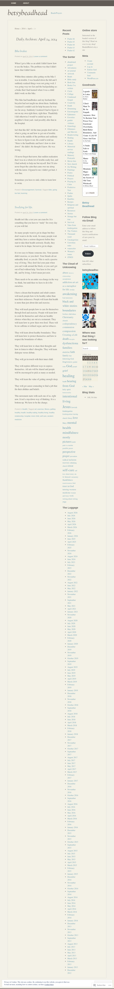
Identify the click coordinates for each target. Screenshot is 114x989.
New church (72, 164)
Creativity (71, 102)
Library (70, 143)
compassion (69, 331)
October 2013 (72, 935)
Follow (88, 253)
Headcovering (72, 134)
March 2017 (72, 772)
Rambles (70, 199)
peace (71, 448)
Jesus (67, 406)
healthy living (43, 413)
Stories (70, 213)
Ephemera (71, 114)
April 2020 (71, 632)
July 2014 (71, 900)
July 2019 (71, 670)
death (66, 339)
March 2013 (72, 958)
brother (65, 314)
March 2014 (72, 911)
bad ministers (68, 298)
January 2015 (72, 874)
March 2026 (72, 527)
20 (84, 375)
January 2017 (72, 780)
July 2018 (71, 716)
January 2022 (72, 591)
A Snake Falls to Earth (86, 148)
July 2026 (71, 515)
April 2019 (71, 678)
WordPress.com (93, 78)
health (23, 413)
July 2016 (71, 807)
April (30, 28)
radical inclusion (69, 459)
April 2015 (71, 862)
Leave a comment (40, 56)
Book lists (71, 82)
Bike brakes (21, 51)
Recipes (70, 201)
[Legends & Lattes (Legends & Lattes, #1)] (94, 97)
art (36, 409)
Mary (65, 423)
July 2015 (71, 853)
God (69, 366)
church (65, 320)
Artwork (70, 73)
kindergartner (68, 414)
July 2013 (71, 946)
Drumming (71, 108)
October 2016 (72, 795)
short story (70, 474)
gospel (75, 366)
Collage (70, 94)
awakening (70, 293)
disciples (72, 339)
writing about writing (70, 499)
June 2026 (71, 518)
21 (86, 375)
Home (13, 3)
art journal (71, 70)
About (26, 3)
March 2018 (72, 725)
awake (72, 289)
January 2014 (72, 920)
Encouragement (28, 190)
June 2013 (71, 949)
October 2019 (72, 658)
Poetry (70, 172)
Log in (89, 66)
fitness (47, 409)
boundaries (69, 310)
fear (70, 356)
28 (86, 379)
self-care (43, 416)
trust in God (68, 486)
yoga (64, 501)
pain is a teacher (68, 445)
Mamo (85, 158)
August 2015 (72, 850)
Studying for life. (24, 207)
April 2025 (71, 541)
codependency (70, 323)
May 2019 (71, 675)
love (75, 418)
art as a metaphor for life (70, 286)
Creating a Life (70, 334)
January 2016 (72, 827)
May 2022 (71, 588)
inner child (35, 416)
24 (93, 375)
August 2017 (72, 757)
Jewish (74, 407)
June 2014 (71, 903)
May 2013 (71, 952)
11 (95, 366)
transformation (67, 483)
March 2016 (72, 818)
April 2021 (71, 608)
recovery (66, 462)
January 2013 (72, 967)
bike (50, 190)
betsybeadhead (27, 13)
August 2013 (72, 944)
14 (86, 371)
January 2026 (72, 536)
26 (97, 375)
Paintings (71, 169)
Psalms (70, 193)
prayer (66, 456)
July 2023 (71, 562)
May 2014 (71, 906)
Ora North (88, 141)
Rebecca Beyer (89, 186)
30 (90, 379)
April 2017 (71, 769)
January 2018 (72, 734)
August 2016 (72, 804)
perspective (69, 452)
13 (84, 371)
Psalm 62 (71, 50)
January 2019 (72, 690)
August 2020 (72, 620)
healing (69, 375)
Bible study (71, 79)
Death (69, 105)
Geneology (71, 126)
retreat (70, 465)
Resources (71, 210)
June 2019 (71, 673)
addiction (67, 282)
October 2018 (72, 705)
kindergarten (67, 411)
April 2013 (71, 955)
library (70, 418)
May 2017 (71, 766)
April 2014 (71, 909)
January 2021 (72, 611)
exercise (40, 409)
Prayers (70, 178)
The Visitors (72, 231)
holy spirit (67, 389)
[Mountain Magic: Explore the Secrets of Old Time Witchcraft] (94, 174)
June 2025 (71, 539)
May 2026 (71, 521)
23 (90, 375)
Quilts (69, 196)
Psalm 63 (71, 47)
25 (95, 375)
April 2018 (71, 722)
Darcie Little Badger (90, 154)
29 (88, 379)
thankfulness (68, 479)
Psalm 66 (71, 38)
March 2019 (72, 681)
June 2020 (71, 626)
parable (65, 448)
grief (65, 370)
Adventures (71, 67)
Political (70, 175)
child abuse (72, 314)
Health (24, 409)
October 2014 (72, 888)
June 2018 (71, 719)
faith (72, 352)
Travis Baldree (85, 98)
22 (88, 375)
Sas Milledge (85, 162)
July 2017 (71, 760)
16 (90, 371)
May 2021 (71, 606)
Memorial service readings (71, 149)
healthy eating (32, 413)
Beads (69, 76)
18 (95, 371)
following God (68, 358)
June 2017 (71, 763)
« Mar (84, 386)
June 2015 (71, 856)
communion (68, 327)
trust (74, 483)
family (66, 355)
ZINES (70, 257)
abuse (65, 272)
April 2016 (71, 815)
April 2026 (71, 524)
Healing (70, 137)
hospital (27, 416)
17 (93, 371)
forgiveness (67, 361)
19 (97, 371)
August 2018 (72, 713)
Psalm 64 (71, 44)
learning (24, 193)
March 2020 (72, 635)
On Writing (71, 167)
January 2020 (72, 643)
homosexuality (67, 392)
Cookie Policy (49, 984)
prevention (73, 456)
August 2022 (72, 582)
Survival (38, 190)
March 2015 (72, 865)
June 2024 (71, 559)
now (74, 441)
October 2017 (72, 748)
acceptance (67, 279)
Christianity (68, 317)
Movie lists (71, 161)
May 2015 (71, 859)
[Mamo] (94, 164)
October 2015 (72, 842)
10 (93, 366)
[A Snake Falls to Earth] (94, 151)
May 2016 (71, 812)
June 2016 (71, 809)
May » (91, 386)
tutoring (66, 489)
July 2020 (71, 623)
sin (75, 474)
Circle (69, 91)
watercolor (71, 248)
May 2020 (71, 629)
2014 (23, 28)
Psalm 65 (71, 41)
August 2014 (72, 897)
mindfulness (71, 432)
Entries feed (92, 69)
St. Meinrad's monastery (70, 477)
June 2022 (71, 585)
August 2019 (72, 667)
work (72, 495)
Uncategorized (73, 239)
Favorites (71, 117)
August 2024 (72, 556)
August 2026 (72, 512)
